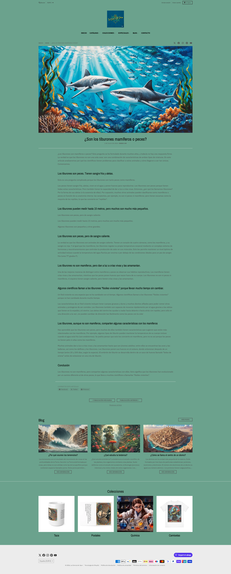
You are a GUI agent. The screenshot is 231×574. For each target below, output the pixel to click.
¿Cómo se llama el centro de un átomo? (168, 455)
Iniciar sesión (166, 2)
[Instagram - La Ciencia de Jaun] (182, 43)
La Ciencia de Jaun (77, 565)
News (47, 43)
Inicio (40, 43)
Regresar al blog (115, 405)
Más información (63, 472)
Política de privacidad (124, 565)
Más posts (185, 419)
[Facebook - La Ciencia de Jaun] (178, 43)
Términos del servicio (140, 565)
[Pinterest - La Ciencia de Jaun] (186, 43)
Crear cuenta (176, 2)
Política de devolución (108, 565)
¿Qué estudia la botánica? (115, 455)
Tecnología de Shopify (92, 565)
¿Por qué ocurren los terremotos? (63, 455)
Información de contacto (157, 565)
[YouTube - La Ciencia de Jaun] (190, 43)
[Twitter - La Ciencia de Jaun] (174, 43)
